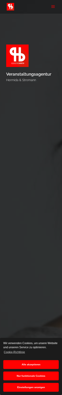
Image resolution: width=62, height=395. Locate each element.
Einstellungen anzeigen (31, 387)
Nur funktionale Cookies (31, 375)
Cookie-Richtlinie (14, 352)
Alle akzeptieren (31, 364)
